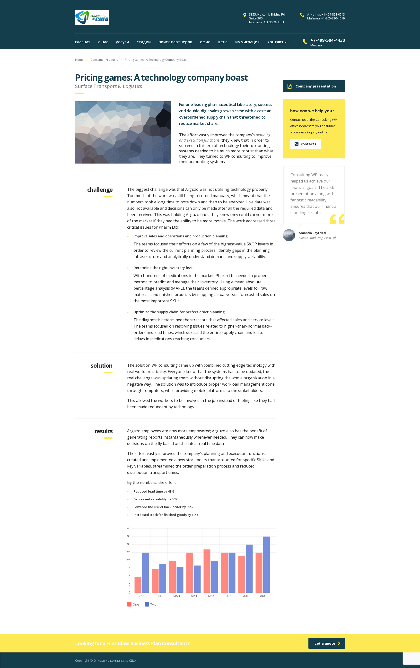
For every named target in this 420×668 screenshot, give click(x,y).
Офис (205, 41)
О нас (103, 41)
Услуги (122, 41)
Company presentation (316, 86)
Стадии (144, 41)
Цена (223, 41)
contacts (308, 144)
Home (79, 60)
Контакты (277, 41)
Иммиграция (247, 41)
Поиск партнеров (175, 41)
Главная (82, 41)
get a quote (324, 643)
